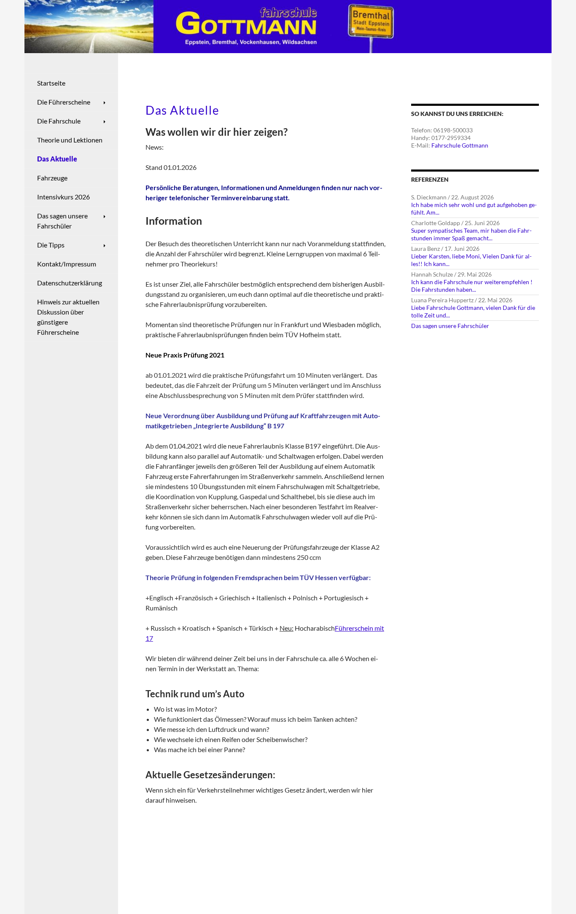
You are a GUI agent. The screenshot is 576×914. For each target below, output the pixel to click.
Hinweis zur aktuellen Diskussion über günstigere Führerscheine (68, 317)
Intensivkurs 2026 (63, 197)
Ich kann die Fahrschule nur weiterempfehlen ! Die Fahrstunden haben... (472, 285)
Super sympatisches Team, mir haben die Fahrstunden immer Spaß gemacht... (471, 234)
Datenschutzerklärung (69, 283)
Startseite (51, 83)
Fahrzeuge (52, 178)
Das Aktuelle (57, 159)
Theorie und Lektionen (69, 140)
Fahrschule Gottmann (459, 145)
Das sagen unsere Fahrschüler (450, 325)
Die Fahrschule (59, 121)
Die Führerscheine (63, 102)
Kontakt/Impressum (66, 264)
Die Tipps (51, 245)
